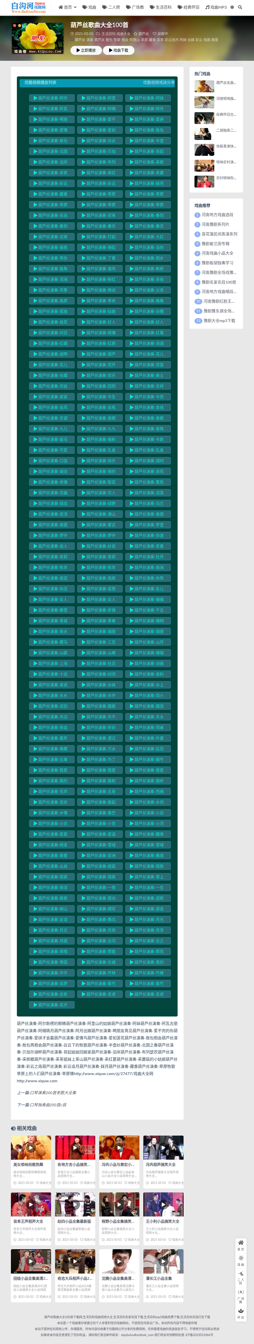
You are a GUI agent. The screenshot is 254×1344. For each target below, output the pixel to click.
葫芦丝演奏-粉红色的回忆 (99, 280)
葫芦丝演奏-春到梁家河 (50, 227)
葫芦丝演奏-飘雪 (52, 610)
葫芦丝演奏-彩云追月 (99, 184)
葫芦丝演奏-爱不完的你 (99, 120)
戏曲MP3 (218, 7)
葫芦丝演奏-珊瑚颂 (147, 653)
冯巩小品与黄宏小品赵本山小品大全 (131, 1165)
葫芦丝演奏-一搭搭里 (99, 888)
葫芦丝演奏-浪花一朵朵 (147, 472)
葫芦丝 (143, 34)
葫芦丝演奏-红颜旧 (99, 344)
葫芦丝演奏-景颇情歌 (99, 419)
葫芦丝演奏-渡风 (100, 269)
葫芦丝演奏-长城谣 (99, 963)
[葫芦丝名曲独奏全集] (204, 86)
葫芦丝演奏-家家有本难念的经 (50, 397)
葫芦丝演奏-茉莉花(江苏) (99, 557)
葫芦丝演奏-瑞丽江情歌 (99, 632)
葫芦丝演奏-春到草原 (147, 216)
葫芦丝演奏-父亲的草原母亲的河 (147, 291)
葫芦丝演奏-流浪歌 (147, 493)
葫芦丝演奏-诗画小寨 (147, 664)
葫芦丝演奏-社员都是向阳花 (99, 664)
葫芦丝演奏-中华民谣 (50, 974)
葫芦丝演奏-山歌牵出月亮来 (50, 653)
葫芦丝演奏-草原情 (147, 195)
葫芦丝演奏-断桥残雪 (147, 269)
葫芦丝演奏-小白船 (147, 814)
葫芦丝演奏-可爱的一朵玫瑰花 (50, 451)
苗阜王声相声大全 (28, 1221)
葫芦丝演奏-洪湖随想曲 (147, 344)
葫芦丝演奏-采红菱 (99, 173)
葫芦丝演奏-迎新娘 (147, 899)
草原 (144, 40)
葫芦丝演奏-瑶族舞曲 (147, 867)
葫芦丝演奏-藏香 (52, 194)
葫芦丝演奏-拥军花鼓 (99, 910)
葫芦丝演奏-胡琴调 (50, 355)
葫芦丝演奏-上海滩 (50, 664)
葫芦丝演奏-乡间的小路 (147, 803)
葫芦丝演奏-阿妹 (148, 98)
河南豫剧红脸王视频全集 (225, 301)
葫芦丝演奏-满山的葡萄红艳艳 (99, 515)
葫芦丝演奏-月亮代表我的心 (99, 931)
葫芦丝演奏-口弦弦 (50, 461)
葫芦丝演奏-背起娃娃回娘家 (147, 152)
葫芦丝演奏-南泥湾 (50, 579)
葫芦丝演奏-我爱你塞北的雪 (50, 771)
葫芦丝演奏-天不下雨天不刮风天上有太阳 (100, 718)
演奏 (89, 40)
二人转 (114, 7)
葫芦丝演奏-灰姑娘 (50, 387)
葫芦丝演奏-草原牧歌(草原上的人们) (99, 195)
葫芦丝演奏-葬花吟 (147, 952)
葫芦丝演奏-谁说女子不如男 (50, 685)
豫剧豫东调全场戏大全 (223, 311)
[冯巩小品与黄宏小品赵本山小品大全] (119, 1148)
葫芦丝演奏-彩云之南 (50, 184)
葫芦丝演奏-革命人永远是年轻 (99, 301)
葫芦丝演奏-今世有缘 (147, 397)
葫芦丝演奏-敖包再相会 (50, 141)
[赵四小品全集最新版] (75, 1204)
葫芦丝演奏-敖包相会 (147, 131)
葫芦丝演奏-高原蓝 (50, 301)
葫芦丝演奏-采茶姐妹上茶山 (50, 173)
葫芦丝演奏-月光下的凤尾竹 (50, 931)
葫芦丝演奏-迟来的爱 (99, 216)
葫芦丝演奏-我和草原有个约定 (99, 782)
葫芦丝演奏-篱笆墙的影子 (147, 483)
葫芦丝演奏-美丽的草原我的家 (147, 515)
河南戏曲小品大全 (217, 253)
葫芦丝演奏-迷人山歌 (50, 547)
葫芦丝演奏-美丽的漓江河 (50, 525)
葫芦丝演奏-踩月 (148, 184)
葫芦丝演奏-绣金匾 (50, 846)
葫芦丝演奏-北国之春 (50, 152)
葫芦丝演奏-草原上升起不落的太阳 (50, 205)
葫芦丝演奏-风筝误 (50, 291)
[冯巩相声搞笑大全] (163, 1148)
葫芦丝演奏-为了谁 (99, 760)
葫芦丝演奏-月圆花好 (50, 942)
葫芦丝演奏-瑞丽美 (147, 632)
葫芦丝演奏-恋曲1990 (50, 493)
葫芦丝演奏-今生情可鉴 (99, 397)
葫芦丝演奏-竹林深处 (99, 974)
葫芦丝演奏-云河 (100, 941)
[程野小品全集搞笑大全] (119, 1204)
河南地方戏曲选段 (217, 215)
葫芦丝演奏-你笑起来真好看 (147, 579)
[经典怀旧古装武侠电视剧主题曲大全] (204, 118)
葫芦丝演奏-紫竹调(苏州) (147, 984)
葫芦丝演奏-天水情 (147, 718)
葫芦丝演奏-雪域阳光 (147, 846)
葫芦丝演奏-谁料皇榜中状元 (147, 675)
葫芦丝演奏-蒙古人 (99, 525)
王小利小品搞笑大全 (162, 1221)
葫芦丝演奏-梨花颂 (99, 483)
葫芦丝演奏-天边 (52, 717)
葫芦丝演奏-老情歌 (50, 483)
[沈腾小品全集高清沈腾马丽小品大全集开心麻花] (119, 1261)
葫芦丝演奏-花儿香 (147, 355)
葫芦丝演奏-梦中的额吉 (50, 536)
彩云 (198, 40)
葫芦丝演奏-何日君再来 (50, 333)
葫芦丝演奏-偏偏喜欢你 (147, 600)
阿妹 (183, 40)
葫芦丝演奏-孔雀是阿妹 (147, 451)
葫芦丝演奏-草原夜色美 (99, 205)
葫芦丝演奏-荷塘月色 (99, 333)
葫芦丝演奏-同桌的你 (147, 728)
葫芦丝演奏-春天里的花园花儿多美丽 (148, 227)
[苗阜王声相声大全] (31, 1204)
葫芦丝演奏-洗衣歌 (50, 803)
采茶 (160, 40)
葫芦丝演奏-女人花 (50, 600)
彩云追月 (172, 40)
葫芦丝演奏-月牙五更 (147, 931)
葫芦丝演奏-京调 (52, 418)
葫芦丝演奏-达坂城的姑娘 (50, 237)
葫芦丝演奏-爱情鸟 (50, 131)
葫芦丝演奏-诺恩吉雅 (99, 589)
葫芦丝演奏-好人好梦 (99, 323)
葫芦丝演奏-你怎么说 (50, 589)
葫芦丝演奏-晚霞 (52, 749)
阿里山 (134, 40)
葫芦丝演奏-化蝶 (52, 376)
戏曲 (92, 7)
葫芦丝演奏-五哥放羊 (99, 792)
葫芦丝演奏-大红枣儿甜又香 (147, 237)
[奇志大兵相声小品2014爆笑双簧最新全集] (75, 1261)
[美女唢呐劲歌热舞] (31, 1148)
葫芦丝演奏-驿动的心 (99, 899)
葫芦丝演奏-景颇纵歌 (147, 419)
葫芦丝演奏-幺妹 (52, 866)
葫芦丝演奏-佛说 (100, 290)
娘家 (214, 40)
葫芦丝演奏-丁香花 (99, 259)
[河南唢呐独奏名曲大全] (204, 102)
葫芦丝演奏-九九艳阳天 (99, 429)
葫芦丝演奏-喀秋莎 (99, 440)
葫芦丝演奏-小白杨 (50, 824)
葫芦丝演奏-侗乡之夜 (147, 259)
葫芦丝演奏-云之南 (147, 942)
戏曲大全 (123, 34)
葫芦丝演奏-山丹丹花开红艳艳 (147, 643)
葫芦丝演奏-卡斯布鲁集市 (147, 440)
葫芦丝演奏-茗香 (148, 546)
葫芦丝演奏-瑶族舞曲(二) (50, 878)
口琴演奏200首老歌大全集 (53, 1093)
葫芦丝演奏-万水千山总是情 (99, 750)
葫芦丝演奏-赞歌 (100, 952)
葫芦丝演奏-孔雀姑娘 (99, 451)
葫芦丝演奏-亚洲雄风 (99, 856)
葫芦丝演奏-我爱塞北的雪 (147, 771)
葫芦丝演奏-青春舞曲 (99, 621)
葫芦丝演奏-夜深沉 (50, 888)
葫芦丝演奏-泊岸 (52, 162)
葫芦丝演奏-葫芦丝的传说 (99, 355)
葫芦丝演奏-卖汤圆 (50, 515)
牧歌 (117, 40)
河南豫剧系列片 (215, 225)
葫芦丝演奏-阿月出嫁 (147, 109)
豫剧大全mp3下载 (219, 321)
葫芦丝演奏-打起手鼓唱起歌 (99, 237)
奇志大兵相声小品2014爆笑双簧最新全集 (92, 1278)
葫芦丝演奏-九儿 (52, 429)
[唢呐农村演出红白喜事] (204, 166)
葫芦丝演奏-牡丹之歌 (147, 557)
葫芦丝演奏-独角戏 (50, 269)
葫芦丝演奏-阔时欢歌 (147, 461)
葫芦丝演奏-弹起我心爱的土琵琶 (99, 248)
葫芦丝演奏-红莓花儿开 (147, 333)
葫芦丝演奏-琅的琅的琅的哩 (99, 472)
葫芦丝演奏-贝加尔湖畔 (99, 152)
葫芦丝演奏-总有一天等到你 (50, 995)
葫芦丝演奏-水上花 (147, 685)
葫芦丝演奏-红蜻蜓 (50, 344)
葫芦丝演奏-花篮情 (147, 365)
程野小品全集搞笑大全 (120, 1221)
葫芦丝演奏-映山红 (50, 910)
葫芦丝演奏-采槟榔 (147, 163)
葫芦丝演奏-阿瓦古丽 (50, 109)
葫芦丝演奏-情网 (148, 621)
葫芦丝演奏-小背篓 (99, 824)
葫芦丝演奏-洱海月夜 (50, 280)
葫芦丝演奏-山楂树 (99, 653)
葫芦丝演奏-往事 (52, 760)
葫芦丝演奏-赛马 (52, 642)
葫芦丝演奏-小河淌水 (147, 824)
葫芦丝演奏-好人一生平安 (147, 323)
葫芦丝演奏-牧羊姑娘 (50, 568)
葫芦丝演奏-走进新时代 (147, 995)
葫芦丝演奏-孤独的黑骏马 (50, 312)
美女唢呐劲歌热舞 (28, 1165)
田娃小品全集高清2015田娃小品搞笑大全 (47, 1278)
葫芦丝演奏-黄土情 (147, 376)
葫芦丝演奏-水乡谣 (50, 696)
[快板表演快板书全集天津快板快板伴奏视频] (204, 150)
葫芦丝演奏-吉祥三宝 (147, 387)
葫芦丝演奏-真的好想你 (147, 963)
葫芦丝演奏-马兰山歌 (147, 504)
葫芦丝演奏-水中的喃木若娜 (99, 696)
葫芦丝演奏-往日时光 (147, 750)
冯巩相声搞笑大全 (161, 1165)
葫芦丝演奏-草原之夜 (147, 205)
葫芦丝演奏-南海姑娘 (147, 568)
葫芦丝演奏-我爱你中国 (99, 771)
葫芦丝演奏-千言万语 (147, 611)
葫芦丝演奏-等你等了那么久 (50, 259)
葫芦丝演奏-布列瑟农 (99, 163)
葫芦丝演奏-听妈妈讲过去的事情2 (99, 728)
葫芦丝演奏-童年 (52, 738)
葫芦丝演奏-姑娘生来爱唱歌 (99, 312)
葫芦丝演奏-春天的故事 (99, 227)
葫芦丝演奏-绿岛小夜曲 (50, 504)
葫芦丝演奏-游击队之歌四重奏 (147, 910)
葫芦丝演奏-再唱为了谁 (50, 952)
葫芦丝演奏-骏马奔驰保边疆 (50, 440)
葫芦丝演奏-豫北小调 (99, 920)
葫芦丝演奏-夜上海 (147, 878)
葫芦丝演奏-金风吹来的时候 (50, 408)
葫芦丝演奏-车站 (52, 216)
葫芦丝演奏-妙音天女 (99, 547)
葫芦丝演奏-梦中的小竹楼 (99, 536)
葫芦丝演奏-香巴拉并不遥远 (99, 814)
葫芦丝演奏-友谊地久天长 (50, 920)
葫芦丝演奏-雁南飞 (147, 856)
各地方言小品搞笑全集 (76, 1165)
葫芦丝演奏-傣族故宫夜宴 (50, 248)
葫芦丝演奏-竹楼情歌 (147, 974)
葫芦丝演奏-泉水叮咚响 (50, 632)
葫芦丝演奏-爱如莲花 (99, 131)
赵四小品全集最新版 (74, 1221)
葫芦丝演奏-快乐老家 (99, 461)
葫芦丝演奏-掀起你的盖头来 (99, 803)
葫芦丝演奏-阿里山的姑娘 (99, 99)
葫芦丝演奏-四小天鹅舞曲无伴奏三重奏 (148, 696)
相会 (125, 40)
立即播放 (88, 50)
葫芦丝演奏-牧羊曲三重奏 (99, 568)
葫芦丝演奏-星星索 (50, 835)
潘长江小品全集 (159, 1278)
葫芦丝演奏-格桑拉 (147, 301)
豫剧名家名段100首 (219, 282)
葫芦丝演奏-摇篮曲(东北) (99, 867)
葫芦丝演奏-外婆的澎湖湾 (147, 739)
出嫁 (191, 40)
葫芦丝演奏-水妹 (100, 685)
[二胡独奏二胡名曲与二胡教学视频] (204, 134)
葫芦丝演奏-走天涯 (50, 1006)
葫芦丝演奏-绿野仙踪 (99, 504)
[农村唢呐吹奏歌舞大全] (204, 182)
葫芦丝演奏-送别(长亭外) (50, 707)
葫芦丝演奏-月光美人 (147, 920)
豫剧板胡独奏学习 (217, 263)
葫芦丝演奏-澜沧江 (50, 472)
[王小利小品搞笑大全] (163, 1204)
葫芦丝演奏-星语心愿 (99, 835)
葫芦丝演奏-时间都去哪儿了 (99, 675)
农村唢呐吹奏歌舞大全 (233, 178)
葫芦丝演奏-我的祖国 (50, 782)
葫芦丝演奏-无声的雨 (50, 792)
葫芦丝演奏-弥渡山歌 (147, 536)
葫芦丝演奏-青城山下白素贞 (50, 621)
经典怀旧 (191, 7)
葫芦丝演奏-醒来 (148, 834)
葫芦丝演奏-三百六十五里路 (99, 643)
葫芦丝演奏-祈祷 (100, 610)
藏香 (152, 40)
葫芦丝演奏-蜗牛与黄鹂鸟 (147, 760)
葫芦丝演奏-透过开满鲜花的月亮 (99, 739)
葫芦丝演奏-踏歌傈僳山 (99, 707)
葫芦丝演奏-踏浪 (148, 706)
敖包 (109, 40)
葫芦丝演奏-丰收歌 (147, 280)
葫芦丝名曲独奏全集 (232, 83)
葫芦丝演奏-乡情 (52, 813)
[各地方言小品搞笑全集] (75, 1148)
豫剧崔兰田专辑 (215, 244)
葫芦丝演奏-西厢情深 (147, 792)
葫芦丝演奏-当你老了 (147, 248)
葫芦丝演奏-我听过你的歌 (147, 782)
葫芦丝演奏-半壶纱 (147, 141)
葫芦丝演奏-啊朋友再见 (50, 120)
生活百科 (164, 7)
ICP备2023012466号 (199, 1335)
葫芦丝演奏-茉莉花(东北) (50, 557)
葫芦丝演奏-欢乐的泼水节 (99, 376)
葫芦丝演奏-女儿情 (147, 589)
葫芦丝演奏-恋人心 (99, 493)
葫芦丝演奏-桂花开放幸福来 (50, 323)
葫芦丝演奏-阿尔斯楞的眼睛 (50, 99)
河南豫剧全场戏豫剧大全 (223, 273)
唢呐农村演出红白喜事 (233, 162)
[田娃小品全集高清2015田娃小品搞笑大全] (31, 1261)
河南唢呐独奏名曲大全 (233, 98)
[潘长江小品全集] (163, 1261)
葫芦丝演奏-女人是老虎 (99, 600)
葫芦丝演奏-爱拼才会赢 (147, 120)
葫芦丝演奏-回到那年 (99, 387)
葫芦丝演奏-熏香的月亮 (50, 856)
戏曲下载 (120, 50)
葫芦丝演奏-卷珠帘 (147, 429)
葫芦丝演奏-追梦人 (50, 984)
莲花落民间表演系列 (219, 234)
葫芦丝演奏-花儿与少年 (50, 365)
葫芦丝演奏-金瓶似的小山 (99, 408)
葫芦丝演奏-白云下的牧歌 (99, 141)
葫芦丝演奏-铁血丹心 (50, 728)
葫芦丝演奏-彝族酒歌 (50, 899)
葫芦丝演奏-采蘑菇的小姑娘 (147, 173)
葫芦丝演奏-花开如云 (99, 365)
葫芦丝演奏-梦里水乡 (147, 525)
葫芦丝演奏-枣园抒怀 (50, 963)
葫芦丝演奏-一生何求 (147, 888)
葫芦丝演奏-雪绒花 (99, 846)
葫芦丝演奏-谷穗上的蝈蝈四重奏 (147, 312)
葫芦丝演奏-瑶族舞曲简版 (99, 878)
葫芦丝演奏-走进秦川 (99, 995)
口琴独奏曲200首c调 (48, 1105)
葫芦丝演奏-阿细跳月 (99, 109)
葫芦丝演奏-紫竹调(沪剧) (99, 984)
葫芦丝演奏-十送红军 (50, 675)
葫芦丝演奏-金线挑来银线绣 (147, 408)
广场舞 (138, 7)
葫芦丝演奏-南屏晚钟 (99, 579)
